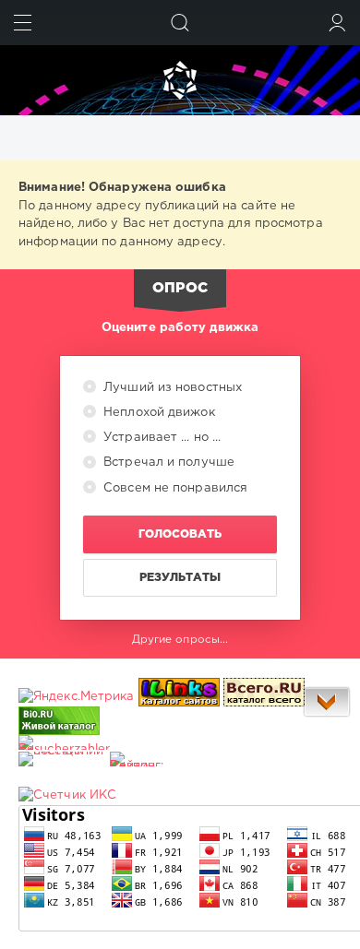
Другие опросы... (180, 640)
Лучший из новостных (171, 388)
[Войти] (337, 22)
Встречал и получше (167, 462)
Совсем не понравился (173, 488)
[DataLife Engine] (180, 80)
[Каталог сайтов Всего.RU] (264, 697)
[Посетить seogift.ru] (67, 795)
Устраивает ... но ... (160, 438)
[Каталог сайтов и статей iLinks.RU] (179, 697)
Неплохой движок (157, 413)
